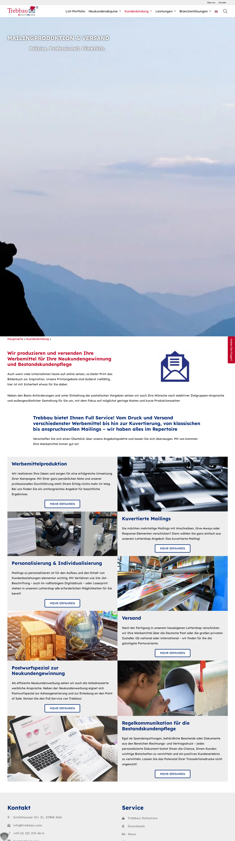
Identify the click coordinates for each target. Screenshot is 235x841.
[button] (225, 11)
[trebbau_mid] (23, 11)
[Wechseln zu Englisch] (217, 11)
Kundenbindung (37, 339)
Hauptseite (15, 339)
